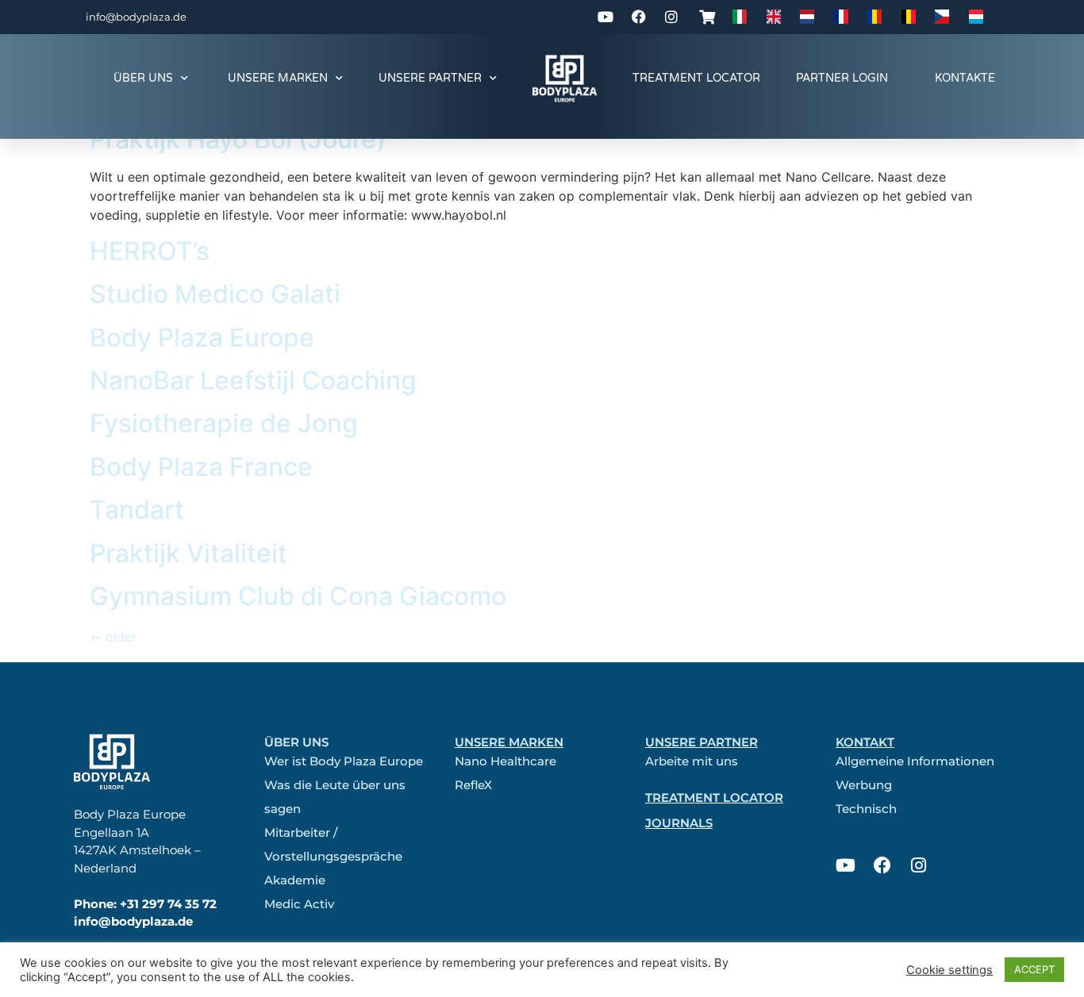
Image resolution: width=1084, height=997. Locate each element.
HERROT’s (149, 251)
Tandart (137, 509)
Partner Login (842, 78)
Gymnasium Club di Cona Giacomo (298, 596)
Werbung (864, 784)
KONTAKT (865, 742)
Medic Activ (299, 903)
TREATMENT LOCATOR (714, 797)
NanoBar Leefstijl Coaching (253, 380)
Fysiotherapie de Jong (224, 423)
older (113, 637)
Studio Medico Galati (215, 293)
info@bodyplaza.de (136, 16)
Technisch (866, 808)
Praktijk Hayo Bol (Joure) (238, 139)
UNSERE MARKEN (278, 78)
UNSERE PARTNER (430, 78)
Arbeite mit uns (691, 761)
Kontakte (965, 78)
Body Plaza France (201, 466)
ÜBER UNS (143, 78)
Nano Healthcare (505, 761)
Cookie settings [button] (949, 970)
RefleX (473, 784)
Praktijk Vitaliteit (188, 553)
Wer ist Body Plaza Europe (343, 761)
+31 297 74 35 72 (168, 903)
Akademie (294, 880)
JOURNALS (679, 822)
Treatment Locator (696, 78)
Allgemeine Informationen (915, 761)
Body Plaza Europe (202, 337)
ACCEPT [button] (1034, 969)
